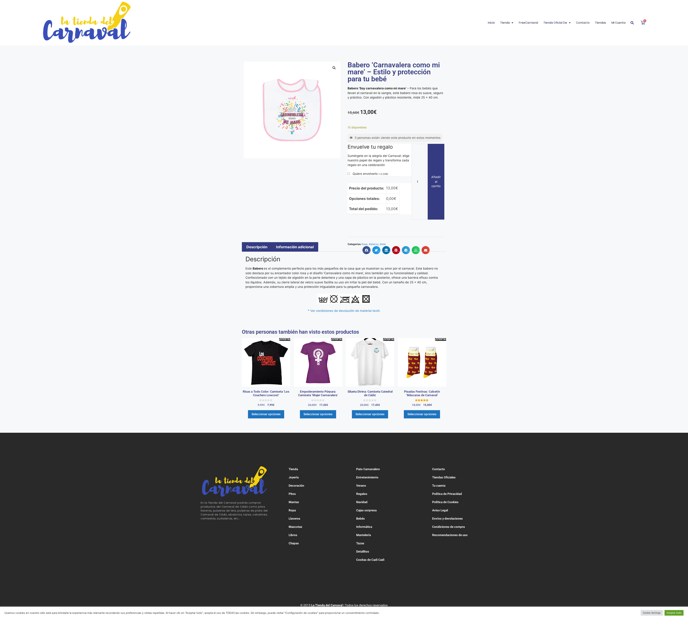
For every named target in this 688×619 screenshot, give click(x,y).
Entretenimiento (367, 477)
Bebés (360, 518)
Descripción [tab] (256, 247)
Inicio (491, 23)
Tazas (360, 543)
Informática (364, 527)
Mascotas (295, 527)
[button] (334, 68)
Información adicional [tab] (295, 247)
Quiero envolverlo (370, 174)
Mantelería (363, 535)
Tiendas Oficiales (444, 477)
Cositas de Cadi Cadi (370, 560)
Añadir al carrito (436, 181)
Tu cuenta (438, 485)
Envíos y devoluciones (447, 518)
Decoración (296, 485)
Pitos (292, 494)
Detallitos (362, 551)
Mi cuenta (618, 23)
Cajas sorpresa (366, 510)
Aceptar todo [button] (674, 612)
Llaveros (294, 518)
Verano (361, 485)
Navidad (361, 502)
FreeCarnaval (528, 23)
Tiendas (600, 23)
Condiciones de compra (448, 527)
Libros (293, 535)
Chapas (294, 543)
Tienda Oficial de (555, 23)
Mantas (294, 502)
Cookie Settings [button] (652, 612)
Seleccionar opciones (266, 414)
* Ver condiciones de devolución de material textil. (344, 311)
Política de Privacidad (447, 494)
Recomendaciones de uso (450, 535)
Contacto (583, 23)
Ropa (292, 510)
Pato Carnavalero (368, 469)
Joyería (294, 477)
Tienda (505, 23)
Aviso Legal (440, 510)
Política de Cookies (445, 502)
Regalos (361, 494)
